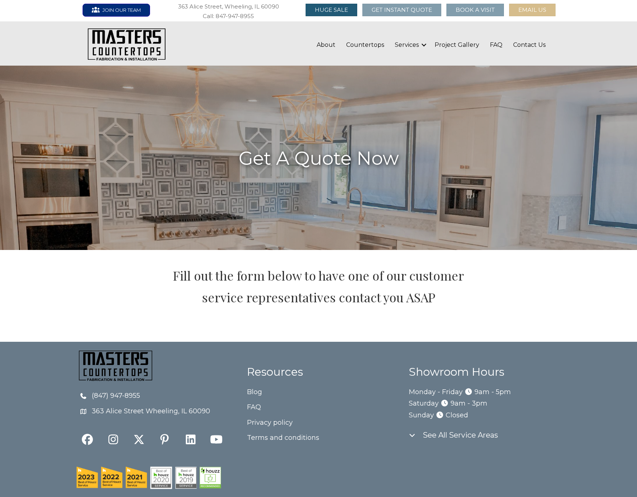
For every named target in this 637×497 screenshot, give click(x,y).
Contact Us (529, 44)
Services (407, 44)
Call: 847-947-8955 (228, 16)
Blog (254, 392)
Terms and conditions (283, 438)
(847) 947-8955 (116, 396)
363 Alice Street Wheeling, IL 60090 (151, 411)
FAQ (496, 44)
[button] (532, 10)
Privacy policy (270, 422)
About (326, 44)
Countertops (365, 44)
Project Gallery (457, 44)
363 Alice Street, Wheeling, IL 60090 (228, 6)
